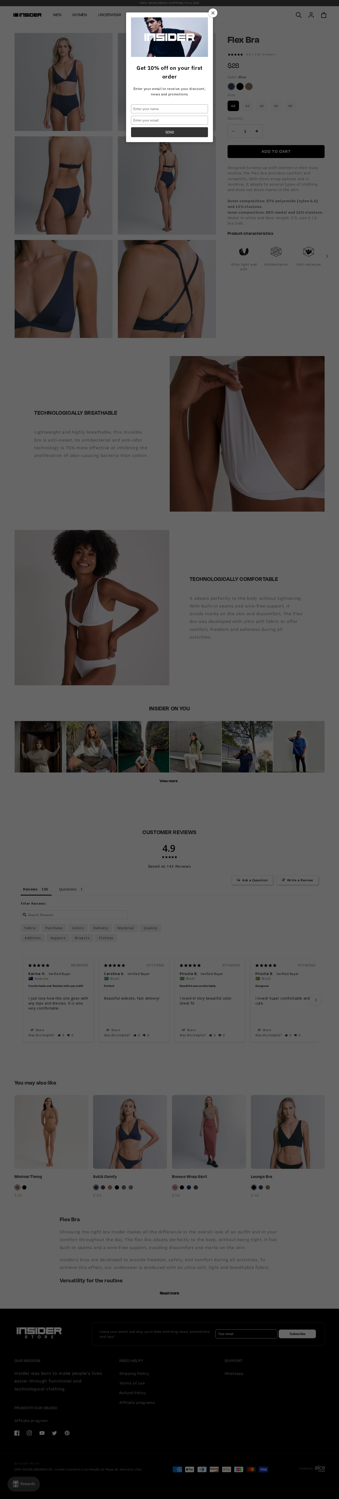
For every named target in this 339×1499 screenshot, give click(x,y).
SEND (169, 132)
